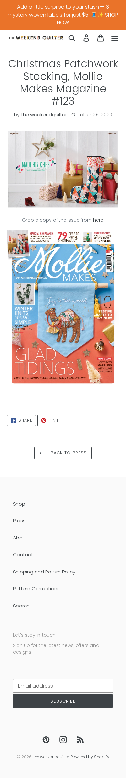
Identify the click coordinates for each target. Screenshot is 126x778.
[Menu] (115, 38)
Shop (19, 503)
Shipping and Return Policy (44, 571)
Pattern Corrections (36, 588)
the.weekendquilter (51, 757)
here (98, 220)
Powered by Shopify (89, 757)
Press (19, 520)
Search (21, 605)
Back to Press (68, 453)
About (20, 537)
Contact (23, 554)
